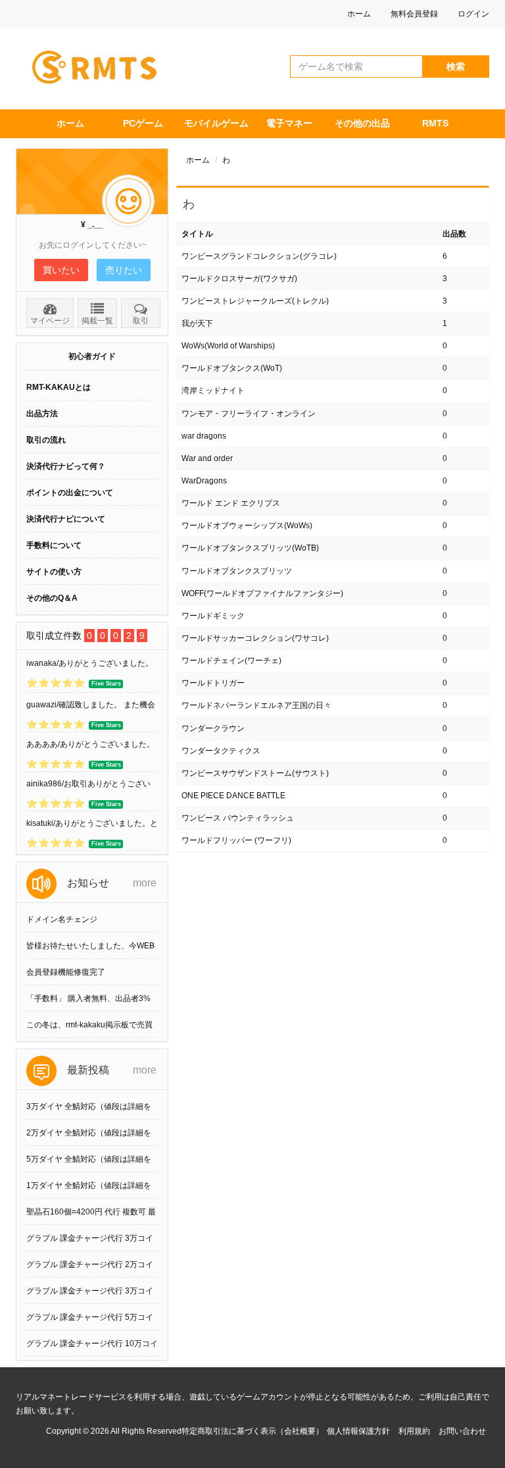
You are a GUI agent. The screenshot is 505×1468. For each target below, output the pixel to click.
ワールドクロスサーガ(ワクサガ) (239, 278)
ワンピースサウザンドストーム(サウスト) (255, 773)
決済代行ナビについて (65, 519)
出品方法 (42, 413)
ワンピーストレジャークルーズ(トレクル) (255, 301)
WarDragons (204, 480)
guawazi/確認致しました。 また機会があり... (90, 707)
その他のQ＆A (52, 598)
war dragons (203, 436)
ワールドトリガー (213, 683)
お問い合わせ (462, 1431)
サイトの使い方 (54, 571)
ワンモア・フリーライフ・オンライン (248, 413)
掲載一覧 (97, 320)
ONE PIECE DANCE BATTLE (233, 795)
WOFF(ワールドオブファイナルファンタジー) (262, 593)
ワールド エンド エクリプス (230, 503)
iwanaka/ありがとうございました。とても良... (89, 666)
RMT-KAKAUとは (58, 387)
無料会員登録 (414, 13)
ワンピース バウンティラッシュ (237, 818)
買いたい (61, 270)
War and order (207, 458)
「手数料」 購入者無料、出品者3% (88, 998)
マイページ (50, 320)
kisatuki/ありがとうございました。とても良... (92, 826)
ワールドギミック (213, 615)
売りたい (123, 270)
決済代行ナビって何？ (65, 466)
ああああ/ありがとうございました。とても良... (90, 747)
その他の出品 (362, 123)
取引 (141, 320)
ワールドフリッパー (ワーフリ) (236, 840)
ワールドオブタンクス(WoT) (231, 368)
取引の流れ (46, 440)
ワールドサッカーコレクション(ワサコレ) (255, 638)
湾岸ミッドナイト (213, 390)
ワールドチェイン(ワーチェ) (231, 660)
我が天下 (197, 323)
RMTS (435, 123)
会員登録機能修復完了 (65, 972)
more (144, 882)
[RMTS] (100, 63)
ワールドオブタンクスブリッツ (236, 571)
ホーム (359, 13)
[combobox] (356, 66)
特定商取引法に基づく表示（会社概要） (252, 1431)
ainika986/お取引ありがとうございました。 (88, 786)
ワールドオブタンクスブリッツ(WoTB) (250, 548)
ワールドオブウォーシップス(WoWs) (246, 525)
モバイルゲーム (216, 123)
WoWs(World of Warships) (228, 345)
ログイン (473, 13)
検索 (455, 66)
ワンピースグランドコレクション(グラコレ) (259, 256)
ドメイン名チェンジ (61, 919)
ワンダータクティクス (220, 750)
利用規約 (414, 1431)
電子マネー (289, 123)
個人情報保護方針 (358, 1431)
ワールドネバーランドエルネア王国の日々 (256, 705)
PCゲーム (143, 123)
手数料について (54, 545)
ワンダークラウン (213, 728)
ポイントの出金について (69, 492)
